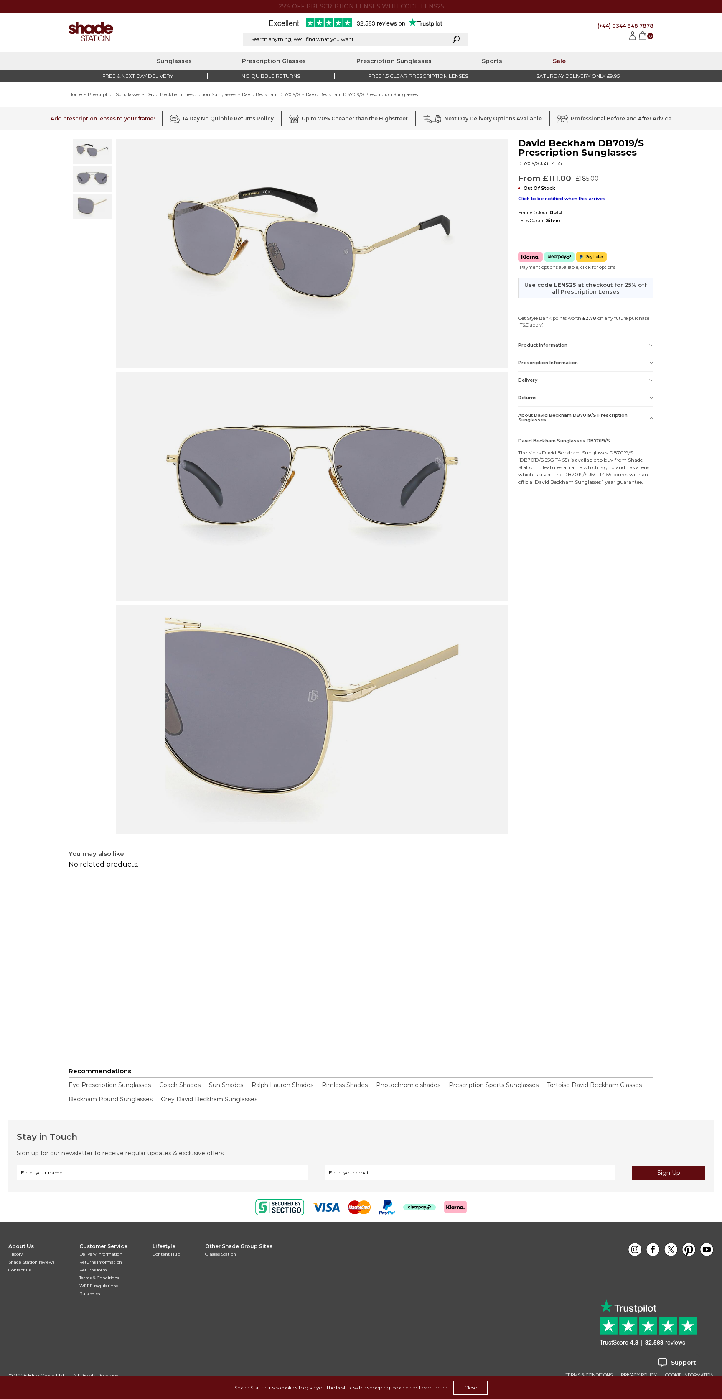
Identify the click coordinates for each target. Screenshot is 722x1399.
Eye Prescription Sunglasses (110, 1085)
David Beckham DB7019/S (271, 94)
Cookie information (689, 1375)
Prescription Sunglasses (394, 61)
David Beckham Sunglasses (575, 452)
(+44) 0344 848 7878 (625, 26)
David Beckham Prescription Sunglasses (191, 94)
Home (75, 94)
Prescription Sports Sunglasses (494, 1085)
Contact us (19, 1270)
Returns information (100, 1262)
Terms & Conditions (99, 1278)
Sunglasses (174, 61)
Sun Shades (226, 1085)
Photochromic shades (408, 1085)
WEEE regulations (98, 1286)
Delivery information (100, 1254)
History (15, 1254)
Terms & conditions (589, 1375)
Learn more (433, 1387)
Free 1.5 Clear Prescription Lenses (418, 76)
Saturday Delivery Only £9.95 (578, 76)
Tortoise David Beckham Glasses (594, 1085)
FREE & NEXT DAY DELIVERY (137, 76)
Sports (492, 61)
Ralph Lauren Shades (282, 1085)
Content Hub (166, 1254)
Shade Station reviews (31, 1262)
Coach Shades (180, 1085)
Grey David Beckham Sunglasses (209, 1099)
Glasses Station (220, 1254)
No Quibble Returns (271, 76)
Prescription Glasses (274, 61)
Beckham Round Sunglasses (111, 1099)
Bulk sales (89, 1294)
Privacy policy (639, 1375)
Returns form (93, 1270)
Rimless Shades (345, 1085)
